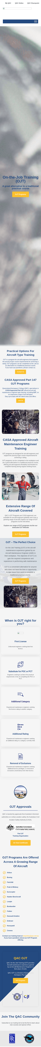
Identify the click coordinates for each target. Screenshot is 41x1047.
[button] (3, 1038)
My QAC (8, 3)
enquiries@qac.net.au (31, 936)
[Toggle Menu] (35, 21)
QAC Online (19, 3)
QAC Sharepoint (33, 3)
